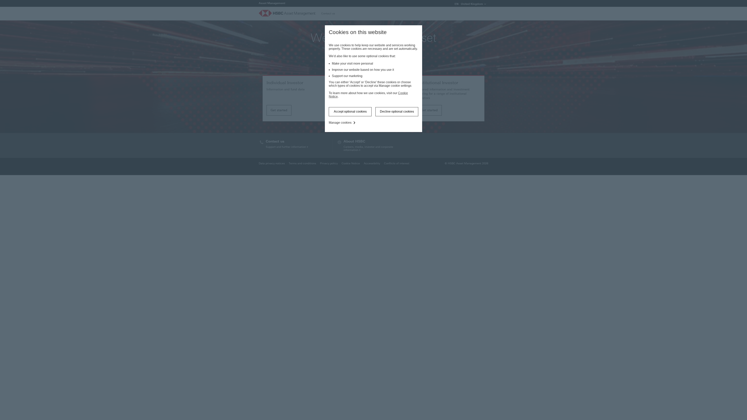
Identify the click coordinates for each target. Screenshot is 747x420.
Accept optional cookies (350, 111)
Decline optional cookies (397, 111)
